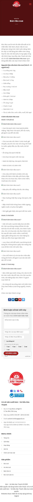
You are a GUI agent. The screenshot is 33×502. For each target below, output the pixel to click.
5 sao (8, 346)
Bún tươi (6, 463)
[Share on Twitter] (13, 299)
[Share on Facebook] (9, 299)
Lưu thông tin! (10, 341)
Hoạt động (7, 445)
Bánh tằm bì (7, 471)
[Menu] (30, 4)
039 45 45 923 (25, 415)
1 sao (8, 349)
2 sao (25, 346)
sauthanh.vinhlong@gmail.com (15, 418)
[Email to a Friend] (16, 299)
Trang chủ (6, 438)
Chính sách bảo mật (20, 316)
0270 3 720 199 (14, 415)
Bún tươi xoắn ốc (9, 475)
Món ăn (16, 18)
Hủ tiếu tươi (7, 467)
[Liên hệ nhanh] (21, 391)
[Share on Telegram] (23, 299)
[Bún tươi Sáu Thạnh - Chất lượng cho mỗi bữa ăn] (16, 4)
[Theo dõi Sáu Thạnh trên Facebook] (11, 391)
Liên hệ (6, 449)
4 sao (13, 346)
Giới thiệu (6, 441)
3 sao (19, 346)
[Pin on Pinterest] (19, 299)
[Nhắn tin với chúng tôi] (18, 391)
